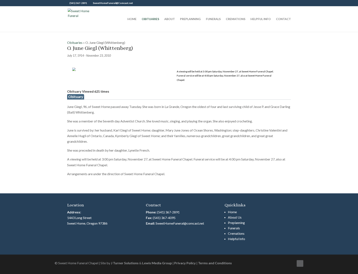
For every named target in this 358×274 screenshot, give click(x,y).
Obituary (75, 97)
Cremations (235, 19)
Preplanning (190, 19)
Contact (283, 19)
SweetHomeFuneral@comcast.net (180, 223)
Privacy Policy (185, 263)
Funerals (213, 19)
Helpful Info (260, 19)
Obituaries (150, 19)
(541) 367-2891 (168, 212)
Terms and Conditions (215, 263)
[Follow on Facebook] (300, 263)
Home (132, 19)
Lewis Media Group (157, 263)
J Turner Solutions (125, 263)
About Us (235, 217)
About (169, 19)
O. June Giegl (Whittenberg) (100, 48)
